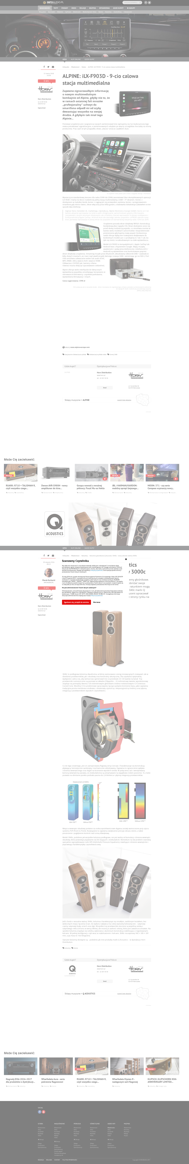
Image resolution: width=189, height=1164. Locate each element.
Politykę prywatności (97, 570)
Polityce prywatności (97, 595)
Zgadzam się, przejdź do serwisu (76, 602)
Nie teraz (96, 602)
